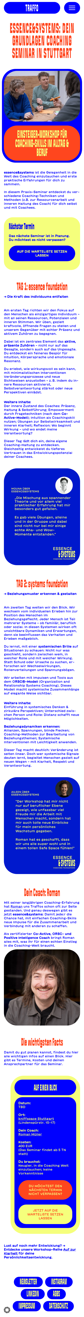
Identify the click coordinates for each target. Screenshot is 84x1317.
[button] (7, 1310)
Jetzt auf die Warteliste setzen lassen (45, 1214)
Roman (16, 906)
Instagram (59, 1282)
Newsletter (28, 1282)
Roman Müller (30, 1134)
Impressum (27, 1306)
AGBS (56, 1294)
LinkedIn (33, 1294)
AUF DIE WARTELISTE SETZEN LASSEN (42, 253)
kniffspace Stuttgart (36, 1118)
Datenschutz (58, 1306)
